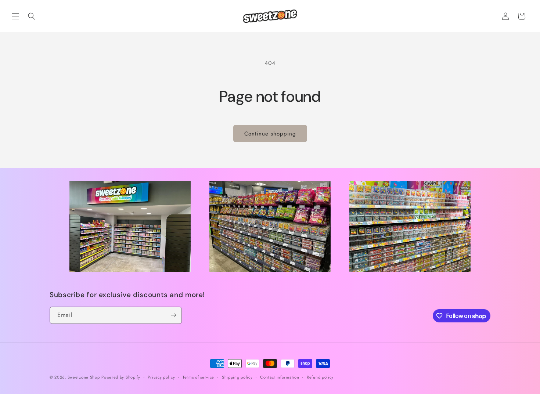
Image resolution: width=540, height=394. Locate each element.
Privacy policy (161, 377)
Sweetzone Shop (84, 377)
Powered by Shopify (120, 377)
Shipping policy (237, 377)
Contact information (279, 377)
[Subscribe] (173, 315)
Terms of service (198, 377)
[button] (15, 16)
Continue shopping (270, 134)
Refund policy (320, 377)
